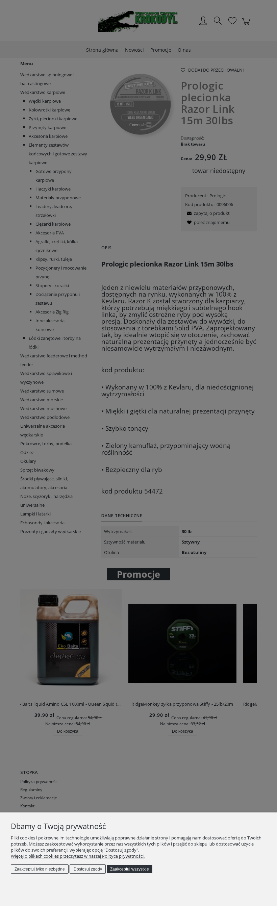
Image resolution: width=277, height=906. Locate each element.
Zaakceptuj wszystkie (129, 869)
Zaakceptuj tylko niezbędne (40, 869)
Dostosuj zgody (88, 869)
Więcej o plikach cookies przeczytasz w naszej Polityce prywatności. (78, 856)
